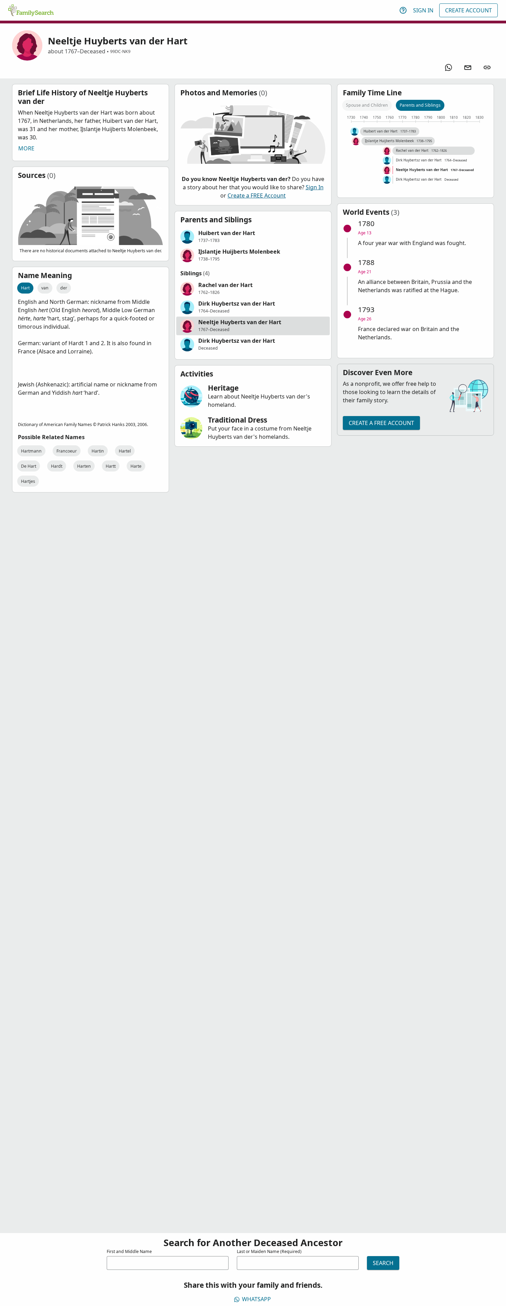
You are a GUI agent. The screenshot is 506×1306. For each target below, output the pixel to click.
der (63, 288)
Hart (25, 288)
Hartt (111, 466)
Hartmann (31, 451)
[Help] (403, 10)
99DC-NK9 (120, 51)
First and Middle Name (129, 1251)
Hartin (98, 451)
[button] (253, 236)
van (45, 288)
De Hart (28, 466)
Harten (84, 466)
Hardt (56, 466)
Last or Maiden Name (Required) (269, 1251)
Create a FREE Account (257, 195)
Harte (135, 466)
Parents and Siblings (420, 105)
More (26, 148)
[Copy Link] (487, 67)
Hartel (125, 451)
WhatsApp (256, 1299)
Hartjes (28, 481)
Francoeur (66, 451)
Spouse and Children (367, 105)
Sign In (423, 10)
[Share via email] (468, 67)
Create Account (468, 10)
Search (383, 1263)
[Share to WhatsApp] (448, 67)
